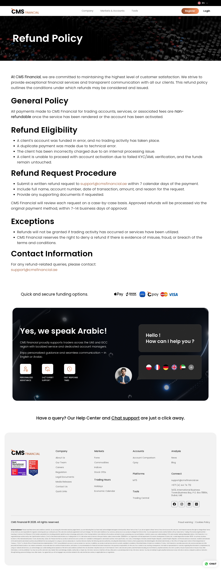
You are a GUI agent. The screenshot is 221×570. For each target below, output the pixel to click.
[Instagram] (182, 504)
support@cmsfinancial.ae (103, 183)
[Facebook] (174, 504)
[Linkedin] (189, 504)
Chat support (125, 418)
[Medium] (196, 504)
